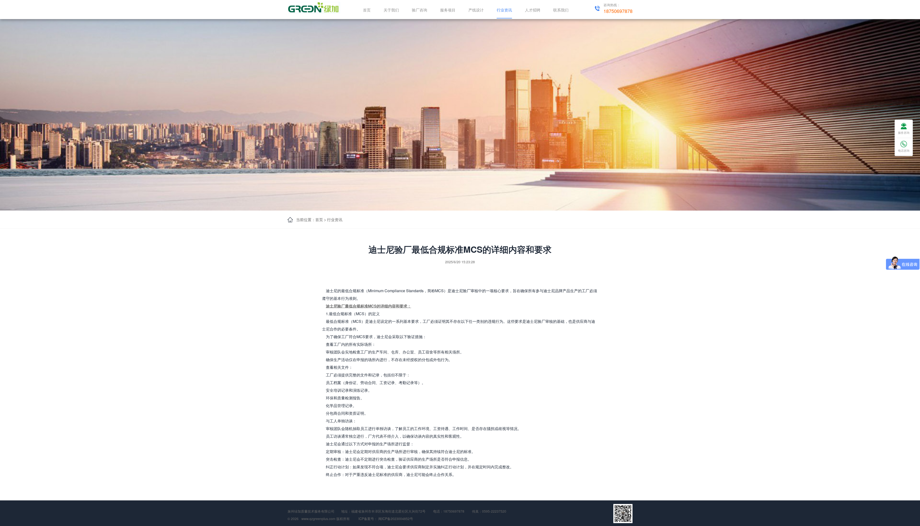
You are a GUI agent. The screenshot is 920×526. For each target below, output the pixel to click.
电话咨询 (903, 150)
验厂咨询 (419, 10)
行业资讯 (504, 10)
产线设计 (476, 10)
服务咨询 (903, 132)
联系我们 (561, 10)
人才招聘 (532, 10)
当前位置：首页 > (311, 219)
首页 (367, 10)
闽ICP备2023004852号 (395, 518)
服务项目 (447, 10)
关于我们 (391, 10)
